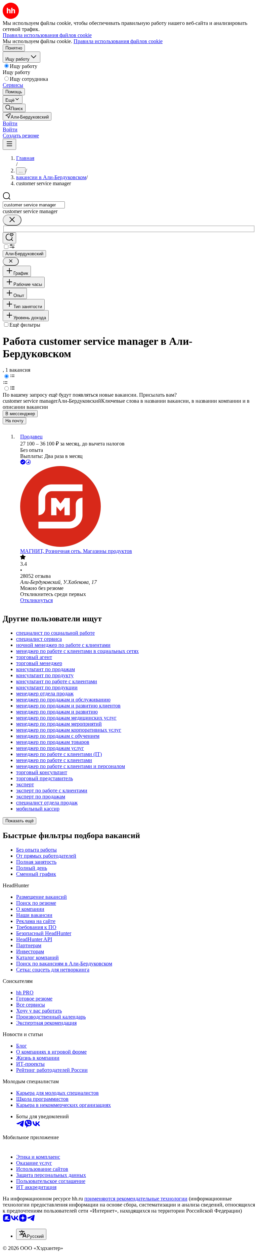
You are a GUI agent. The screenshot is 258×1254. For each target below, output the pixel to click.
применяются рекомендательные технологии (135, 1198)
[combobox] (34, 204)
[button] (10, 123)
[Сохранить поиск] (9, 237)
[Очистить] (12, 220)
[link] (14, 108)
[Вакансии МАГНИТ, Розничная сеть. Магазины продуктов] (135, 507)
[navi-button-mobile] (9, 144)
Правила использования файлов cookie (118, 41)
